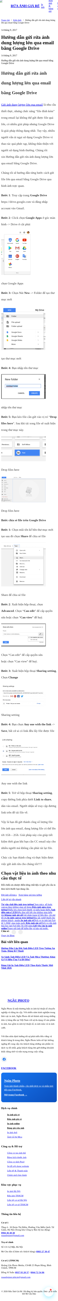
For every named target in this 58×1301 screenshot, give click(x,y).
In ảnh (42, 5)
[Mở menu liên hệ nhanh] (49, 1292)
